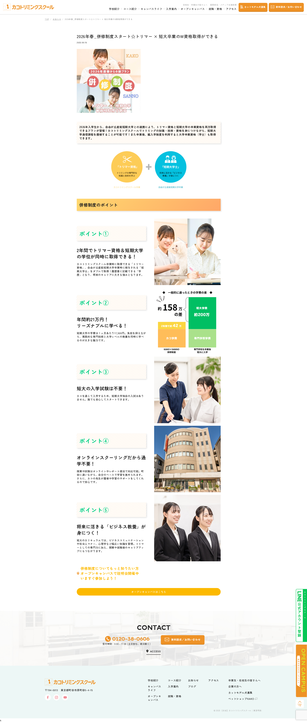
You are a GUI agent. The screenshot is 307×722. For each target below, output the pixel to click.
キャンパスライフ (151, 9)
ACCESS (155, 651)
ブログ (192, 686)
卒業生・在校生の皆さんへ (244, 680)
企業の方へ (235, 686)
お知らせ (57, 19)
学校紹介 (114, 9)
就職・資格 (215, 9)
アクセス (231, 9)
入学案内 (171, 9)
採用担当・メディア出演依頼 (223, 4)
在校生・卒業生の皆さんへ (195, 4)
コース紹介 (130, 9)
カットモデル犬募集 (240, 693)
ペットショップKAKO (241, 699)
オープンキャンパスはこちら (148, 592)
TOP (47, 19)
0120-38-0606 (130, 639)
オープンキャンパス (193, 9)
